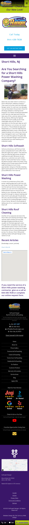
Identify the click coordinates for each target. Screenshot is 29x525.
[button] (26, 3)
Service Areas (14, 374)
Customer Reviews (14, 368)
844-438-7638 (14, 39)
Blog (14, 378)
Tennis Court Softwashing (14, 358)
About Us (14, 345)
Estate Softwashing (14, 355)
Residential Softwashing (14, 361)
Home (14, 342)
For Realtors (14, 365)
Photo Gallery (14, 348)
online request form (14, 295)
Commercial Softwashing (14, 351)
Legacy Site (14, 381)
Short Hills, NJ (6, 247)
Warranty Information (14, 371)
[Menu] (14, 55)
